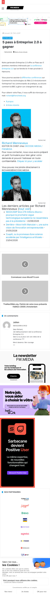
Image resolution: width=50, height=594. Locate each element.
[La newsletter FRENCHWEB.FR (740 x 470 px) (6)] (25, 382)
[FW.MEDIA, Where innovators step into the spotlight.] (15, 8)
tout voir (24, 209)
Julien (16, 322)
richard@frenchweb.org (16, 95)
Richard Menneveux (15, 143)
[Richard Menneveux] (16, 137)
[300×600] (17, 487)
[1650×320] (25, 21)
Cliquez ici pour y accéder (29, 161)
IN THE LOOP (15, 33)
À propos (9, 101)
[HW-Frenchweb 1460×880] (25, 415)
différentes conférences (32, 77)
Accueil (7, 33)
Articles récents (12, 105)
